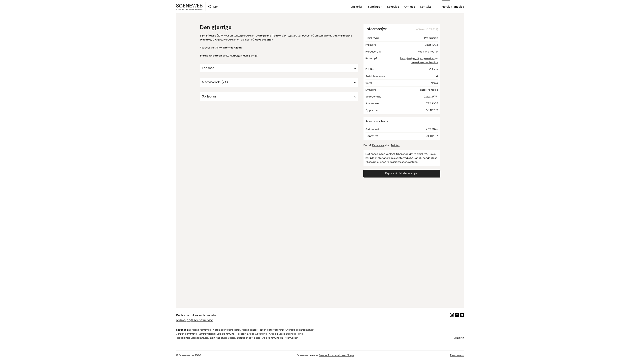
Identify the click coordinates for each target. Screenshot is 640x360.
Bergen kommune (186, 334)
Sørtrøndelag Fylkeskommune (216, 334)
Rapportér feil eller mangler (401, 173)
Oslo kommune (271, 338)
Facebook (378, 145)
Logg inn (459, 338)
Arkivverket (291, 338)
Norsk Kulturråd (201, 330)
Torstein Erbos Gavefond (251, 334)
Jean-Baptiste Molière (424, 62)
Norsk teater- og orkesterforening (263, 330)
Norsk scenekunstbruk (226, 330)
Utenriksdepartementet (300, 330)
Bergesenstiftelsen (248, 338)
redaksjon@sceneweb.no (402, 162)
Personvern (457, 355)
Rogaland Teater (428, 51)
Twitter (395, 145)
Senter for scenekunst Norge (336, 355)
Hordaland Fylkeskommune (192, 338)
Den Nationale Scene (222, 338)
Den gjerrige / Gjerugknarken (417, 58)
